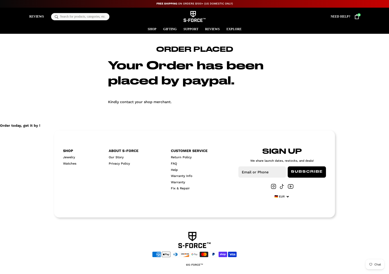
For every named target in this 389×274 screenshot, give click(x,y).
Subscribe (307, 171)
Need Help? (340, 16)
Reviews (36, 16)
